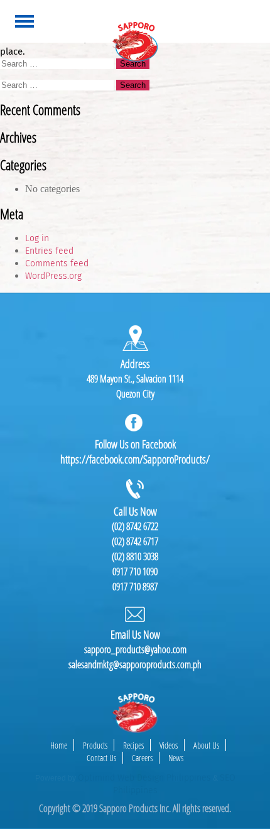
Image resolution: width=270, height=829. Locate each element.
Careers (142, 758)
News (175, 758)
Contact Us (101, 758)
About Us (206, 745)
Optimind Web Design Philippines (144, 777)
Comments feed (57, 263)
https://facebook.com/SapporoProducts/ (135, 459)
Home (58, 745)
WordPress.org (53, 276)
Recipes (133, 745)
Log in (37, 238)
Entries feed (49, 251)
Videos (168, 745)
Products (95, 745)
